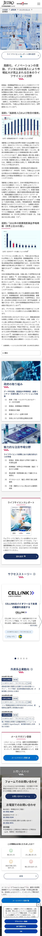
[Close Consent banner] (38, 904)
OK (21, 931)
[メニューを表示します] (38, 4)
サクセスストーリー (20, 574)
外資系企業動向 (20, 669)
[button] (1, 621)
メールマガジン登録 (20, 900)
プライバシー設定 (21, 921)
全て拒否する (21, 926)
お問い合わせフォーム (21, 796)
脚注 (6, 353)
